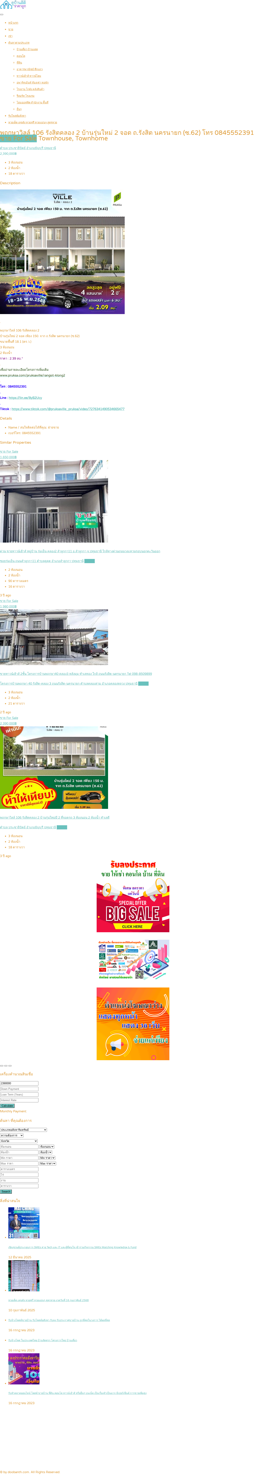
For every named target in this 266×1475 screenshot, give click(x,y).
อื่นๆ (19, 109)
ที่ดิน (19, 62)
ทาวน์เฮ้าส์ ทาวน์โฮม (29, 76)
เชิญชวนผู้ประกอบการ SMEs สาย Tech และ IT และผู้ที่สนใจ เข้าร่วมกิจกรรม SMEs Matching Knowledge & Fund (72, 1247)
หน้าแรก (13, 23)
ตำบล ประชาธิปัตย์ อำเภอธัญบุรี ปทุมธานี (28, 148)
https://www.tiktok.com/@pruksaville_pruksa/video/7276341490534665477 (68, 409)
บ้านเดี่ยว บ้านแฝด (27, 49)
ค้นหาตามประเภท (19, 42)
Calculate (7, 1105)
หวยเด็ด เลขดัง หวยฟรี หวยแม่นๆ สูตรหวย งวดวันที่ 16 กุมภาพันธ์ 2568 (48, 1300)
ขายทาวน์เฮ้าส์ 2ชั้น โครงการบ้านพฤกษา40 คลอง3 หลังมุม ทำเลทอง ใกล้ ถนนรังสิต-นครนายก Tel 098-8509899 (76, 674)
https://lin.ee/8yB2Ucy (25, 398)
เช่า (10, 36)
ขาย (10, 29)
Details (90, 561)
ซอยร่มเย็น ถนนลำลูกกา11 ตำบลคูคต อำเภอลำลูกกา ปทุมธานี (42, 561)
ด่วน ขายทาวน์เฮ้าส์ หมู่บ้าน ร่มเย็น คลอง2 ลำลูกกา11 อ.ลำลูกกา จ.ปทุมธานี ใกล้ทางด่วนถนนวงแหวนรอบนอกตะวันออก (80, 551)
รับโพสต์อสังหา (17, 116)
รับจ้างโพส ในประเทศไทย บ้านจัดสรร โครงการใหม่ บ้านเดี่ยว (42, 1340)
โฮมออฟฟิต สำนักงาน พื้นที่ (32, 102)
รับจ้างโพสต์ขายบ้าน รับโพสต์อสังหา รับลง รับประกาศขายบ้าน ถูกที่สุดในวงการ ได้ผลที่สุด (59, 1320)
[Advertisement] (133, 1438)
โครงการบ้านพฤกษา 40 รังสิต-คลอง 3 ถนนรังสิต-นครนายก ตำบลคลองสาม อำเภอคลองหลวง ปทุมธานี (68, 683)
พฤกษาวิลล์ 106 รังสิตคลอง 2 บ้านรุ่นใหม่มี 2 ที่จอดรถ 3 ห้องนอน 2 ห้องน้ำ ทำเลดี (55, 817)
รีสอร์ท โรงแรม (25, 96)
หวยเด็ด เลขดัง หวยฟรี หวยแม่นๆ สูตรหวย (32, 122)
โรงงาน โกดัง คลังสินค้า (30, 89)
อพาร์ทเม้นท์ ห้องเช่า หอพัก (33, 82)
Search (6, 1191)
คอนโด (21, 56)
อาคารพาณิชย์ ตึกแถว (30, 69)
